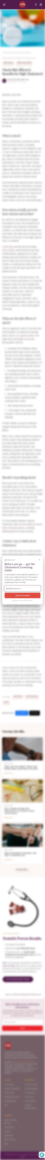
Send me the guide (22, 595)
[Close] (39, 559)
